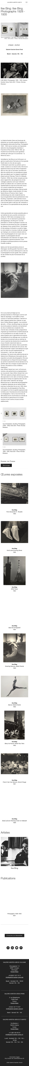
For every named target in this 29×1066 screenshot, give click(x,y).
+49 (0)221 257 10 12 (14, 975)
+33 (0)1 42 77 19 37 (14, 1007)
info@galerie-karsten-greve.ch (14, 1034)
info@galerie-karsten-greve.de (14, 977)
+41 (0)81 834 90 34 (14, 1033)
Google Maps (14, 972)
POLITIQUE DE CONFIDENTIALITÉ (14, 1058)
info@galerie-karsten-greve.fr (14, 1009)
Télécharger (6, 465)
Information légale (14, 1057)
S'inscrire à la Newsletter (14, 935)
